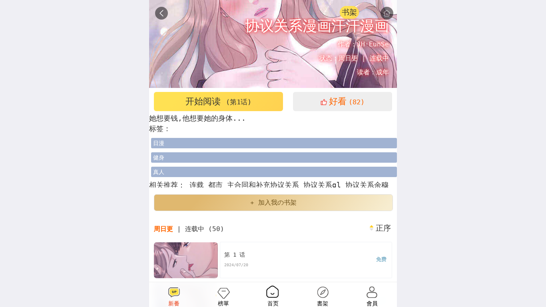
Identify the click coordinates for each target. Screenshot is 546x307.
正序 (383, 228)
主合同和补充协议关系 (265, 185)
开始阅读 (218, 101)
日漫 (158, 143)
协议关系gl (324, 185)
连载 (196, 185)
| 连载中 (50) (189, 229)
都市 (217, 185)
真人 (158, 172)
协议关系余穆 (367, 185)
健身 (158, 157)
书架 (349, 12)
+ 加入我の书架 (273, 202)
